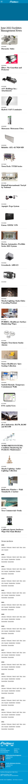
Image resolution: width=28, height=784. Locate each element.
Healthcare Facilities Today (6, 774)
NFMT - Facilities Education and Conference (9, 775)
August (6, 550)
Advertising (3, 749)
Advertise (8, 758)
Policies (16, 750)
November (4, 561)
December (11, 561)
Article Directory (4, 752)
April (17, 547)
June (24, 547)
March (14, 547)
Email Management (5, 750)
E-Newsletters (9, 757)
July (2, 550)
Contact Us (16, 749)
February (9, 547)
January (3, 547)
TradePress (9, 780)
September (12, 559)
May (21, 547)
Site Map (16, 752)
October (18, 559)
